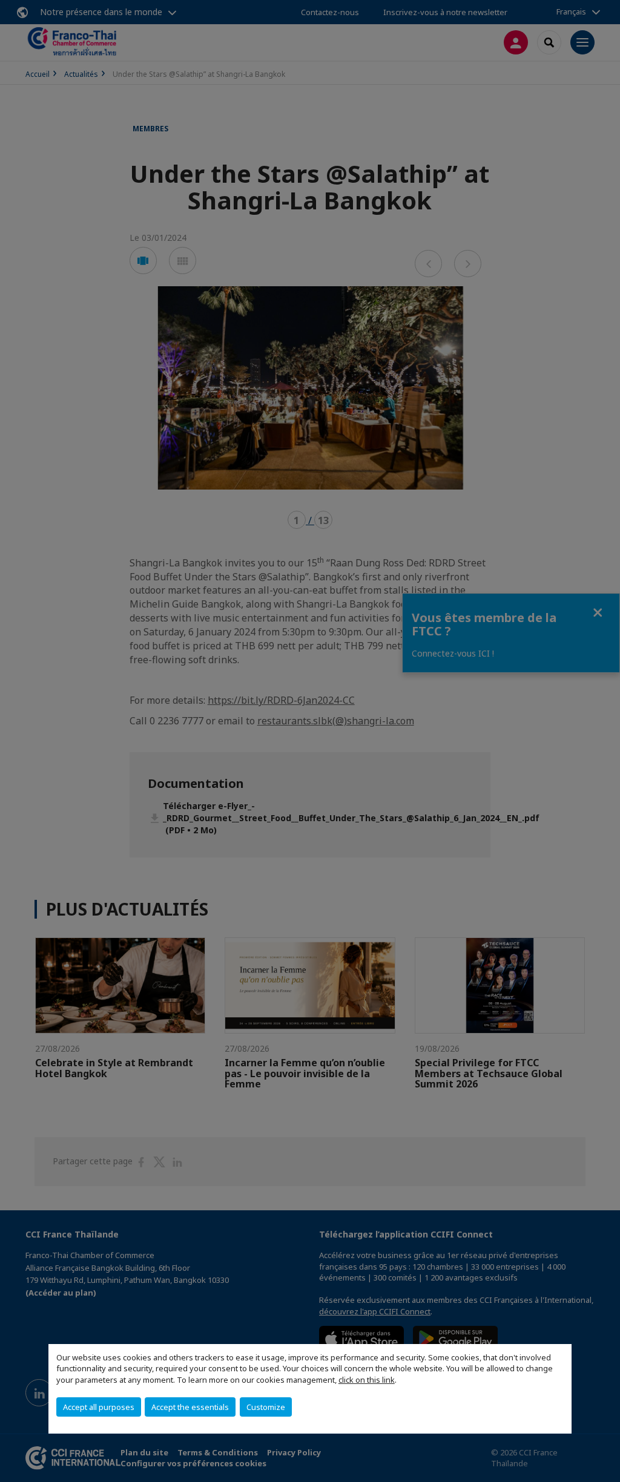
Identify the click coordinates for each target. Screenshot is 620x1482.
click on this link (366, 1379)
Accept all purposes (98, 1407)
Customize (265, 1407)
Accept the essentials (190, 1407)
